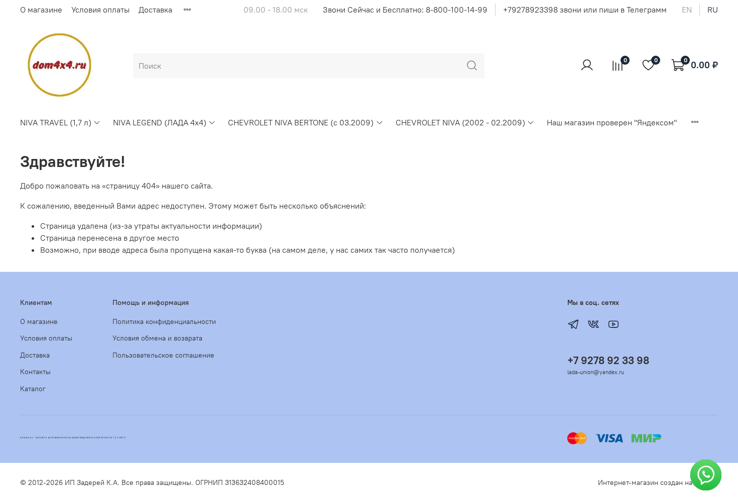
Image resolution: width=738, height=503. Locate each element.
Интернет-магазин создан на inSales (658, 482)
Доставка (155, 10)
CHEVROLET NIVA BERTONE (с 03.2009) (301, 122)
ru (712, 10)
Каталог (33, 388)
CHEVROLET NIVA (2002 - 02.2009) (460, 122)
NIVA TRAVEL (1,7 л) (55, 122)
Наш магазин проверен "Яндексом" (612, 122)
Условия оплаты (100, 10)
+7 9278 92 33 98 (608, 360)
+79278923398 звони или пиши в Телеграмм (585, 10)
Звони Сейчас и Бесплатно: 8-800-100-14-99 (405, 10)
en (687, 10)
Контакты (35, 371)
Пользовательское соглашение (163, 355)
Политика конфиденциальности (164, 321)
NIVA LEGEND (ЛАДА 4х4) (159, 122)
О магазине (41, 10)
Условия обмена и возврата (157, 338)
